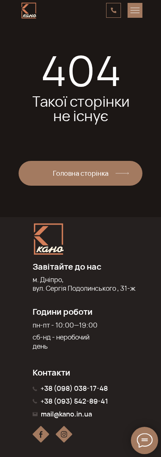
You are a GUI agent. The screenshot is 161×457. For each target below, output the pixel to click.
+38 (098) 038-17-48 (74, 388)
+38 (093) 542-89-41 (74, 401)
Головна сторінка (81, 173)
